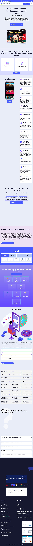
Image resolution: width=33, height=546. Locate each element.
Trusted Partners (20, 255)
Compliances (5, 255)
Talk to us (2, 242)
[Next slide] (26, 476)
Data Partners (12, 255)
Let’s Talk (9, 101)
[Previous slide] (23, 476)
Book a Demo (13, 24)
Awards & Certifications (28, 255)
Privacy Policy (20, 544)
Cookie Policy (25, 544)
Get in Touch (13, 202)
